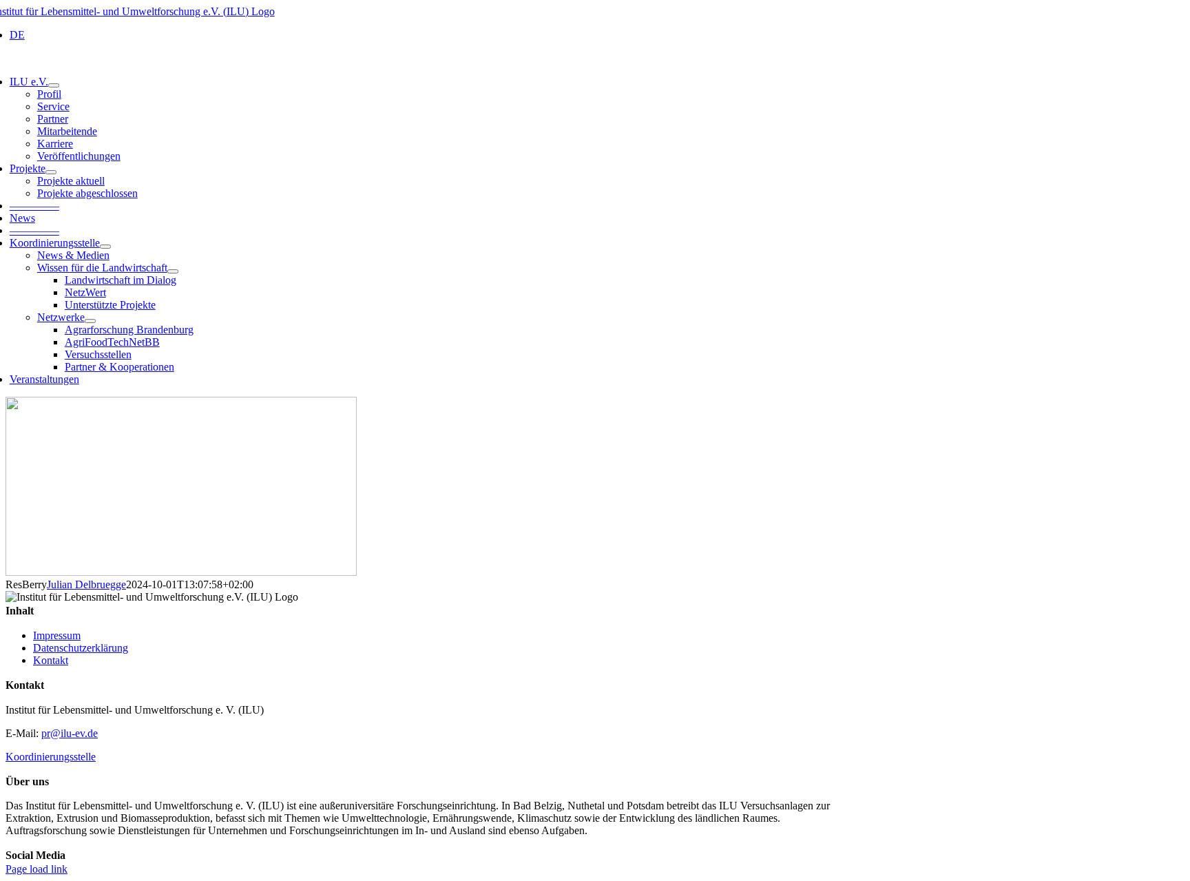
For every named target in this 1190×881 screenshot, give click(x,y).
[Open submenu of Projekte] (50, 172)
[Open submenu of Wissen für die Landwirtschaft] (172, 271)
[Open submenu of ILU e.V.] (53, 85)
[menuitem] (17, 35)
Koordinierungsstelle (51, 757)
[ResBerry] (181, 572)
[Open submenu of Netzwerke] (90, 321)
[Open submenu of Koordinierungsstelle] (105, 247)
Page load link (36, 869)
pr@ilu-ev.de (69, 733)
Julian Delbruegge (86, 584)
